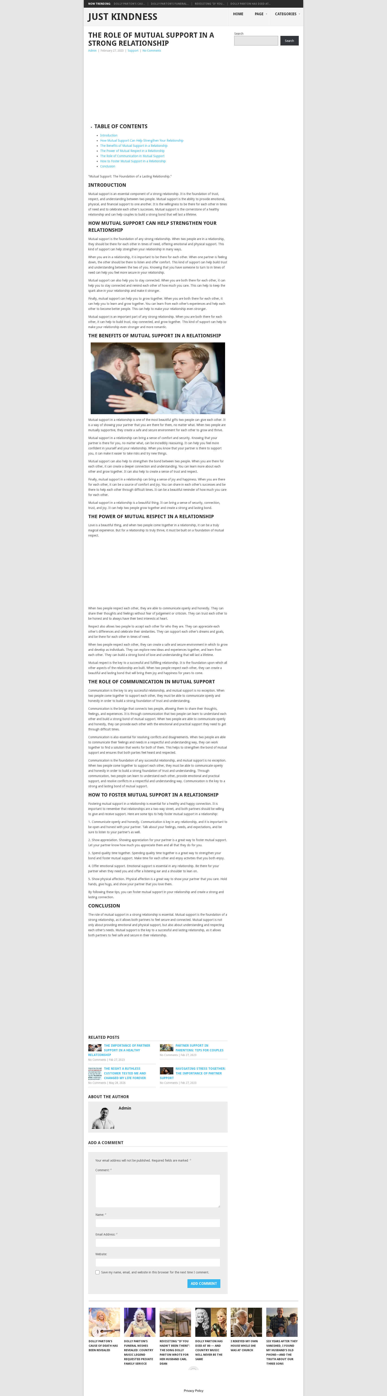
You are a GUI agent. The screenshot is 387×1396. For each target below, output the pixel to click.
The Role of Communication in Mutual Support (132, 156)
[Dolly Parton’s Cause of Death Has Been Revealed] (104, 1322)
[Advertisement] (158, 86)
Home (238, 14)
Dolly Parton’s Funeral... (170, 3)
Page (259, 14)
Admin (92, 50)
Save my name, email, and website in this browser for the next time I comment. (155, 1272)
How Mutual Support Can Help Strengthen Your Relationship (141, 140)
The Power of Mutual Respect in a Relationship (132, 151)
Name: (100, 1214)
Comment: (103, 1170)
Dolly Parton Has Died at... (250, 3)
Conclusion (107, 166)
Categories (286, 14)
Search (238, 33)
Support (133, 50)
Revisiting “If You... (209, 3)
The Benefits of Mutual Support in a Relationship (134, 145)
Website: (101, 1254)
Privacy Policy (193, 1390)
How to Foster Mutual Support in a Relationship (133, 161)
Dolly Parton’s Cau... (129, 3)
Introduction (108, 135)
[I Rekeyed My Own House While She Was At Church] (246, 1322)
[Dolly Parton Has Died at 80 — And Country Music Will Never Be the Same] (211, 1322)
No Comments (152, 50)
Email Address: (106, 1234)
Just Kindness (122, 17)
